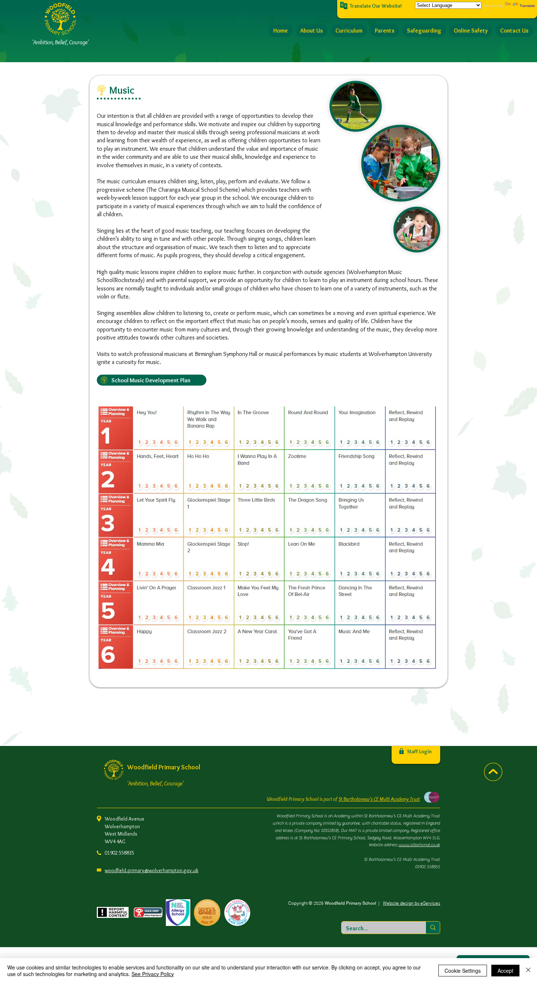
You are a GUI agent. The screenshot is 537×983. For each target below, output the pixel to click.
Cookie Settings (463, 970)
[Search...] (433, 928)
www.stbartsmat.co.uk (419, 844)
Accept (505, 970)
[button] (312, 30)
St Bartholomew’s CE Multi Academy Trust (379, 799)
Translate (527, 6)
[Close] (528, 970)
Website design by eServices (411, 903)
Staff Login (419, 751)
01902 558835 (119, 852)
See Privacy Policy (153, 974)
